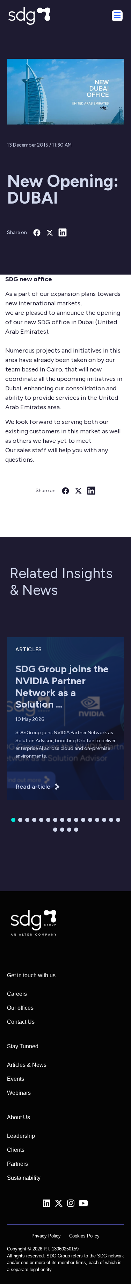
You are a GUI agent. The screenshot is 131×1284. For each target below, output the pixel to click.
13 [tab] (97, 820)
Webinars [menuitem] (19, 1093)
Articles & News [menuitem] (26, 1065)
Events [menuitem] (15, 1079)
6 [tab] (48, 820)
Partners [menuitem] (17, 1164)
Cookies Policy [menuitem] (84, 1236)
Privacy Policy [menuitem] (46, 1236)
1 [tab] (13, 820)
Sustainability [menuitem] (24, 1178)
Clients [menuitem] (15, 1150)
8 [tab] (62, 820)
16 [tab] (118, 820)
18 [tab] (62, 830)
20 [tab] (76, 830)
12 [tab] (90, 820)
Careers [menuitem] (17, 994)
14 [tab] (104, 820)
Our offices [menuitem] (20, 1008)
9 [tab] (69, 820)
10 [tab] (76, 820)
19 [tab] (69, 830)
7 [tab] (55, 820)
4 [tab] (34, 820)
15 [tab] (111, 820)
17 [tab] (55, 830)
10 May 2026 (29, 719)
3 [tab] (27, 820)
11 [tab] (83, 820)
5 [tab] (41, 820)
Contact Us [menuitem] (21, 1022)
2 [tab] (20, 820)
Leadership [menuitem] (21, 1136)
